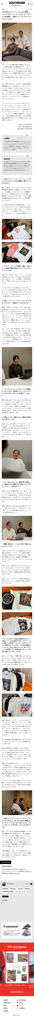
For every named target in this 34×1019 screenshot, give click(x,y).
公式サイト (22, 869)
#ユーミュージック (20, 891)
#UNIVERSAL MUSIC (8, 891)
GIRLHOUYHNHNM (17, 992)
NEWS (6, 900)
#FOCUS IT (13, 888)
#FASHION (5, 888)
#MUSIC (20, 888)
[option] (17, 969)
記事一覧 (28, 883)
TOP (3, 900)
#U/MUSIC (27, 888)
